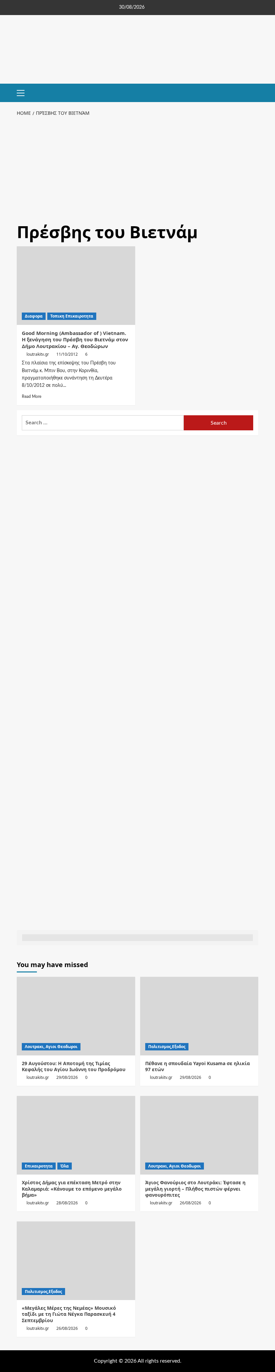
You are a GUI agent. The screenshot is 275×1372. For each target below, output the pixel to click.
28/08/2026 (67, 1203)
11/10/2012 (67, 354)
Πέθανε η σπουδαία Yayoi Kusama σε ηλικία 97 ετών (197, 1066)
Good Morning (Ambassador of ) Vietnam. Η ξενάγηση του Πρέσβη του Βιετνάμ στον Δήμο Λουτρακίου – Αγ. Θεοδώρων (75, 339)
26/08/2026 (190, 1203)
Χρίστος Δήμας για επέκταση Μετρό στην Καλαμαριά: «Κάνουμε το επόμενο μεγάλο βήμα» (72, 1188)
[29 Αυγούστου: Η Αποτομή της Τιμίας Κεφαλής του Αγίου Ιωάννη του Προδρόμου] (76, 1016)
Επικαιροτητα (39, 1166)
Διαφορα (34, 316)
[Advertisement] (137, 168)
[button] (23, 92)
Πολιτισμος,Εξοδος (166, 1046)
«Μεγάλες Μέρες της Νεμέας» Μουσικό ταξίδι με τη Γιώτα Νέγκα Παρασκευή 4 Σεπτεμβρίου (69, 1314)
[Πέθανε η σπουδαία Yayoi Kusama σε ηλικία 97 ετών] (199, 1016)
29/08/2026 (67, 1077)
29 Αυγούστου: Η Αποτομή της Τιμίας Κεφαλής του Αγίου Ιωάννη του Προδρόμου (73, 1066)
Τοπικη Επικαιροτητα (71, 316)
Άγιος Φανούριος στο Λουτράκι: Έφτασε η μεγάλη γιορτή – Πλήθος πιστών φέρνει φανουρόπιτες (195, 1188)
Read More (31, 397)
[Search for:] (103, 422)
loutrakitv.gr (37, 354)
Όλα (64, 1166)
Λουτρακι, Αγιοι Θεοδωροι (51, 1046)
